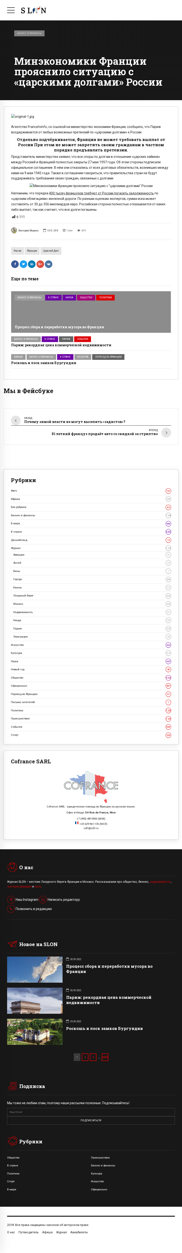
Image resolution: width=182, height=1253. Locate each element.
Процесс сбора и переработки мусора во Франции (59, 327)
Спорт (90, 735)
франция (32, 250)
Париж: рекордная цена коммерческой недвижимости (61, 345)
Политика (105, 297)
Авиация (91, 554)
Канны (91, 587)
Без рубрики (90, 507)
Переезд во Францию (108, 356)
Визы (91, 571)
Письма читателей (90, 702)
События (82, 339)
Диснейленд (90, 540)
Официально (90, 685)
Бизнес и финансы (29, 33)
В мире (90, 523)
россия (17, 250)
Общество (86, 297)
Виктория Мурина (28, 230)
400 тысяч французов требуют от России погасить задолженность (101, 193)
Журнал (91, 548)
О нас (11, 1232)
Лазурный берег (91, 595)
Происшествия (91, 718)
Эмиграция (91, 636)
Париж (66, 339)
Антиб (91, 562)
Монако (91, 603)
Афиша (18, 356)
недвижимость (160, 881)
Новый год (90, 669)
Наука (69, 297)
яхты (38, 886)
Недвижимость (91, 612)
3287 (105, 1057)
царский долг (51, 250)
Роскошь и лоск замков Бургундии (43, 363)
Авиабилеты (79, 1232)
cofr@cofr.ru (91, 828)
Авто (90, 490)
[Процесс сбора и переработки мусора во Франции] (91, 312)
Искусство (90, 645)
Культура (82, 356)
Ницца (91, 620)
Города (91, 579)
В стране (53, 297)
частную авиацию (19, 886)
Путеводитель (28, 1232)
